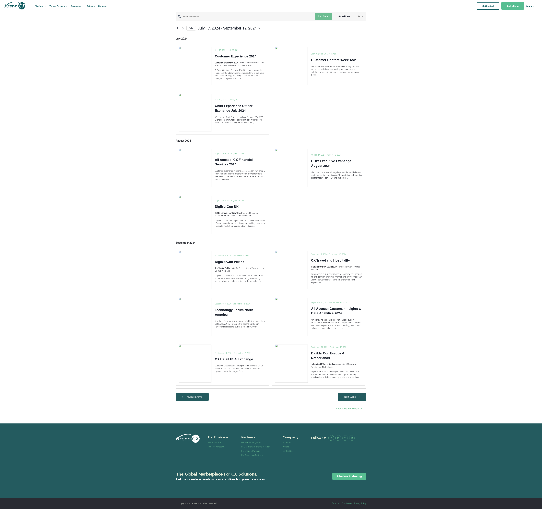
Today (191, 28)
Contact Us (287, 451)
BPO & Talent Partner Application (255, 447)
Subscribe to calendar (347, 408)
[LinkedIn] (352, 438)
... (243, 78)
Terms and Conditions (342, 503)
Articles (286, 447)
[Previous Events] (177, 28)
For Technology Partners (252, 455)
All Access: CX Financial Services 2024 (234, 162)
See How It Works (215, 442)
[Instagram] (345, 438)
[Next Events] (183, 28)
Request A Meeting (216, 447)
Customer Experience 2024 (235, 56)
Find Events (324, 16)
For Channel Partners (250, 451)
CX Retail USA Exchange (234, 359)
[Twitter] (338, 438)
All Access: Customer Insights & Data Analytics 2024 (336, 310)
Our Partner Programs (251, 442)
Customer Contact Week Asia (334, 59)
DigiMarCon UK (227, 206)
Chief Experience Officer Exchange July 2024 (234, 108)
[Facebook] (331, 438)
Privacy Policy (360, 503)
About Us (287, 442)
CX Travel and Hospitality (330, 260)
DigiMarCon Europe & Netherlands (328, 355)
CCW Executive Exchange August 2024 (331, 163)
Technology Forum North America (234, 312)
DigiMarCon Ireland (229, 261)
